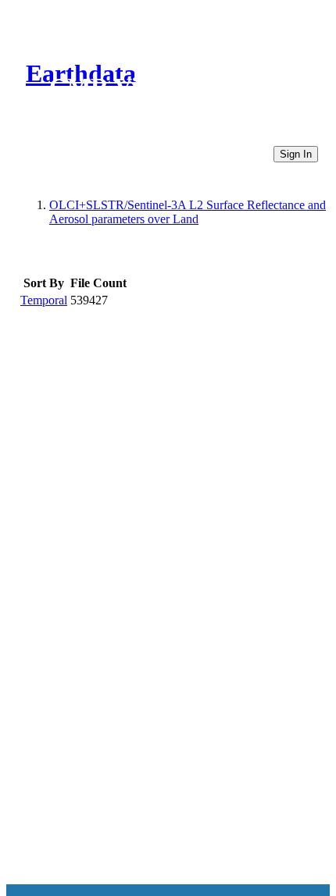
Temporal (43, 300)
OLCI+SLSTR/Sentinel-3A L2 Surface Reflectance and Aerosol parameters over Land (187, 212)
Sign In (296, 154)
